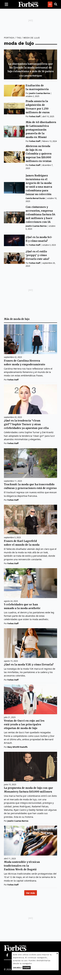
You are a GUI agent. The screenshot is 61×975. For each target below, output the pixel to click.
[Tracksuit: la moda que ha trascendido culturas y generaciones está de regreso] (30, 463)
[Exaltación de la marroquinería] (14, 90)
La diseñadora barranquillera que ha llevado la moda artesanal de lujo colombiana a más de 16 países (31, 67)
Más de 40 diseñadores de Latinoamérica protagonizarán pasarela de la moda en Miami (41, 130)
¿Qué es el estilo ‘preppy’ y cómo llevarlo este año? (37, 255)
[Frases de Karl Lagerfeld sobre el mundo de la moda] (30, 519)
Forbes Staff (34, 116)
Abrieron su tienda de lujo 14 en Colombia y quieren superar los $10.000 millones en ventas (39, 154)
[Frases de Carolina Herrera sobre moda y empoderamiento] (30, 339)
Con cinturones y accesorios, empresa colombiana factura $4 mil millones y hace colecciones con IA (40, 214)
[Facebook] (7, 955)
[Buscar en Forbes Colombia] (55, 4)
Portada (9, 37)
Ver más (30, 892)
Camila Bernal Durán (35, 198)
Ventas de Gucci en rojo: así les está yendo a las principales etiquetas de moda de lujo (24, 724)
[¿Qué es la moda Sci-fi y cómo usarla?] (14, 240)
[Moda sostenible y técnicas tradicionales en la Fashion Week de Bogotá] (30, 840)
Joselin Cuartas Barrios (39, 93)
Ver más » (17, 967)
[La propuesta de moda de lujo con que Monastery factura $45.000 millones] (30, 766)
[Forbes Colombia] (28, 4)
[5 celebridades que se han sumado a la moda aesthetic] (30, 583)
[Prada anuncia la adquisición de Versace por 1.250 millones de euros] (14, 109)
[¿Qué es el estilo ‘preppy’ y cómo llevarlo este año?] (14, 258)
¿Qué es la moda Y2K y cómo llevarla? (28, 664)
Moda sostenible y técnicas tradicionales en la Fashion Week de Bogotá (22, 865)
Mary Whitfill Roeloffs (17, 747)
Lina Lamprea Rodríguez (30, 75)
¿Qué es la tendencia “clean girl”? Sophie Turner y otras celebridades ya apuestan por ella (26, 424)
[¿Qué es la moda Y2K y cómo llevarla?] (30, 643)
